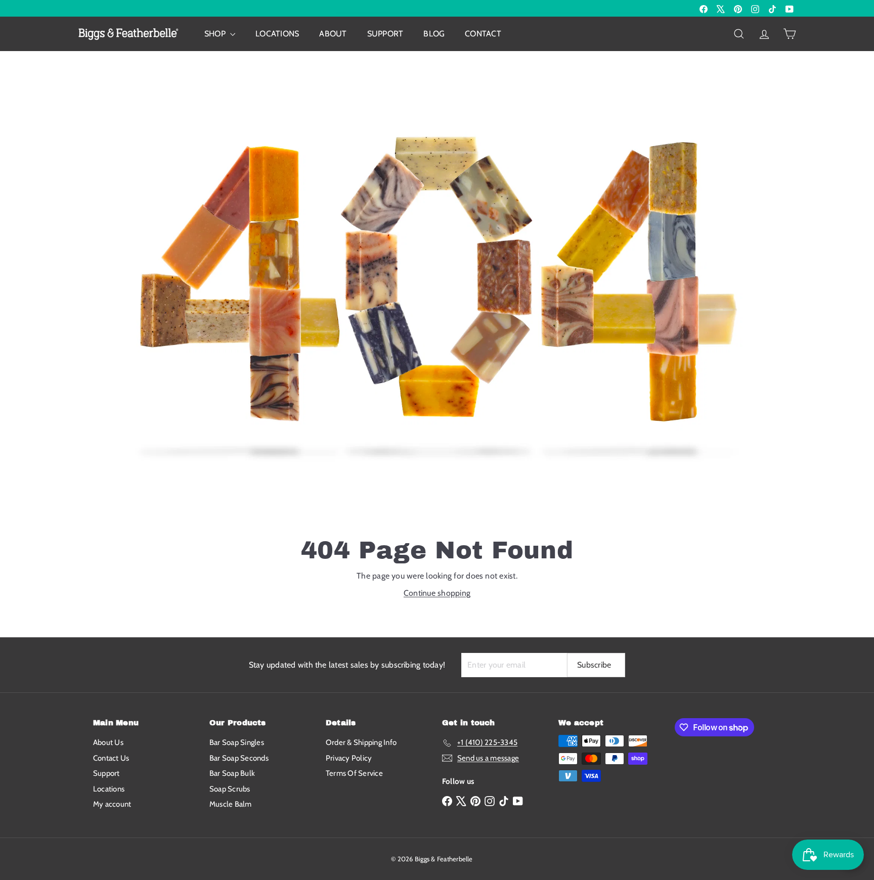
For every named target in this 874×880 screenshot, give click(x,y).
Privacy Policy (349, 758)
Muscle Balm (230, 804)
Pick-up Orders (130, 8)
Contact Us (111, 758)
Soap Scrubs (229, 789)
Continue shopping (437, 593)
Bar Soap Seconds (239, 758)
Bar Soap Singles (236, 742)
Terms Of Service (354, 773)
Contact (483, 33)
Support (385, 33)
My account (112, 804)
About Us (108, 742)
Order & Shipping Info (361, 742)
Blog (434, 33)
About (332, 33)
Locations (277, 33)
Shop (216, 33)
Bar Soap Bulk (232, 773)
